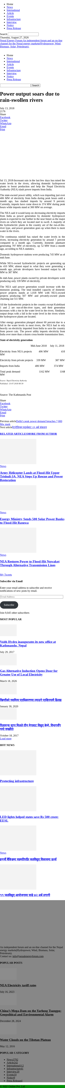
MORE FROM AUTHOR (42, 433)
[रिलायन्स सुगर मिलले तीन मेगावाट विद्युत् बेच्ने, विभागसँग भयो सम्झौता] (8, 718)
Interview (12, 22)
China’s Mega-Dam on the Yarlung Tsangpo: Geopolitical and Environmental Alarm (30, 1012)
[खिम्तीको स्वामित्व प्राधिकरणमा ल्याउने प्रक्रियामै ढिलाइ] (8, 693)
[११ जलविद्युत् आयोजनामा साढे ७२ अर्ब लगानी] (18, 888)
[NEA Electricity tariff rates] (8, 978)
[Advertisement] (25, 155)
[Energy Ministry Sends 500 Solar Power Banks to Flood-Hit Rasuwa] (18, 509)
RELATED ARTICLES (14, 433)
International (13, 10)
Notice (10, 25)
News (10, 7)
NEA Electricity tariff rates (18, 985)
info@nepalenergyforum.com (28, 956)
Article (10, 13)
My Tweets (6, 574)
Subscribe (9, 604)
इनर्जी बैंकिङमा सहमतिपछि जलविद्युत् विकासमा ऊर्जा (28, 859)
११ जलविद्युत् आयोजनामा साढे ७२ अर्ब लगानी (25, 895)
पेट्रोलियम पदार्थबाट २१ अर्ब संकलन (29, 427)
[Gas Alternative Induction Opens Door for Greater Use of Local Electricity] (8, 664)
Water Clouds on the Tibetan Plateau (25, 1040)
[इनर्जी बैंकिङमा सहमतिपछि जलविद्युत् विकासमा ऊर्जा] (18, 849)
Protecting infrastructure (17, 781)
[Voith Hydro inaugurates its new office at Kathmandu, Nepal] (8, 635)
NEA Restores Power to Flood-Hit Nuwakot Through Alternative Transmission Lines (30, 563)
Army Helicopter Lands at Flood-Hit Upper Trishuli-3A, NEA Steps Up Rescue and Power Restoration (31, 476)
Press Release (14, 28)
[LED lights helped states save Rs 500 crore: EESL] (18, 810)
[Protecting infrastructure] (18, 774)
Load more (6, 738)
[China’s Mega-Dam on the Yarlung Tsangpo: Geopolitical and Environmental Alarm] (8, 1004)
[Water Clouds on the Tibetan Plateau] (8, 1033)
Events (10, 16)
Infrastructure (14, 19)
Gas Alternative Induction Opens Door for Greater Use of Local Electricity (29, 672)
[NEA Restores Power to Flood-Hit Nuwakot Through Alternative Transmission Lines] (18, 551)
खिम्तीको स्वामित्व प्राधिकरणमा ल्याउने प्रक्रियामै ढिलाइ (31, 700)
